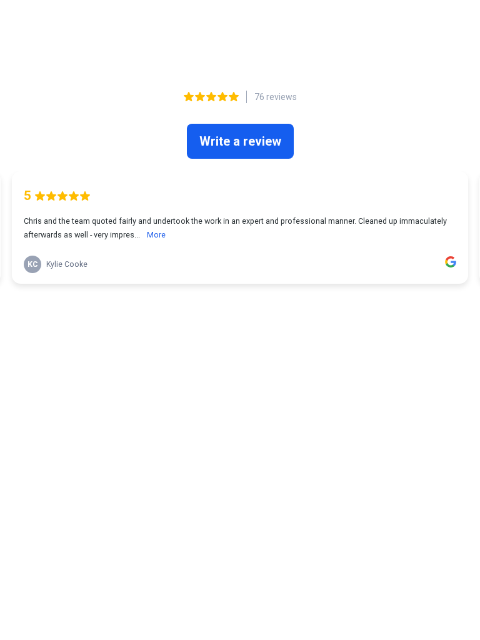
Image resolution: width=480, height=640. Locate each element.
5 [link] (255, 309)
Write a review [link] (240, 141)
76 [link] (282, 309)
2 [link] (211, 309)
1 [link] (196, 309)
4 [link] (241, 309)
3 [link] (226, 309)
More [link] (156, 234)
